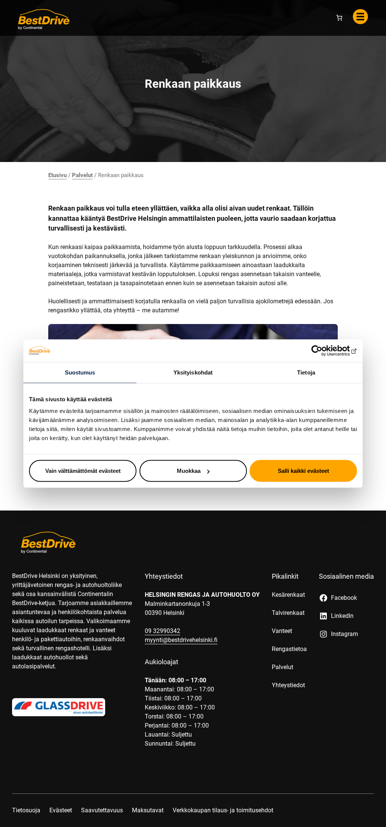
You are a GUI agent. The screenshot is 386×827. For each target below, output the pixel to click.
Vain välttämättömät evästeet (83, 471)
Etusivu (57, 175)
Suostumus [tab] (80, 372)
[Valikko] (360, 16)
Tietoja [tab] (306, 372)
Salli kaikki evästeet (303, 471)
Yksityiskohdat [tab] (193, 372)
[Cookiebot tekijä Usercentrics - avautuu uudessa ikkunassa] (324, 350)
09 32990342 (162, 630)
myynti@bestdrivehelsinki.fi (181, 640)
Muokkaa (189, 471)
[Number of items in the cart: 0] (339, 17)
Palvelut (82, 175)
